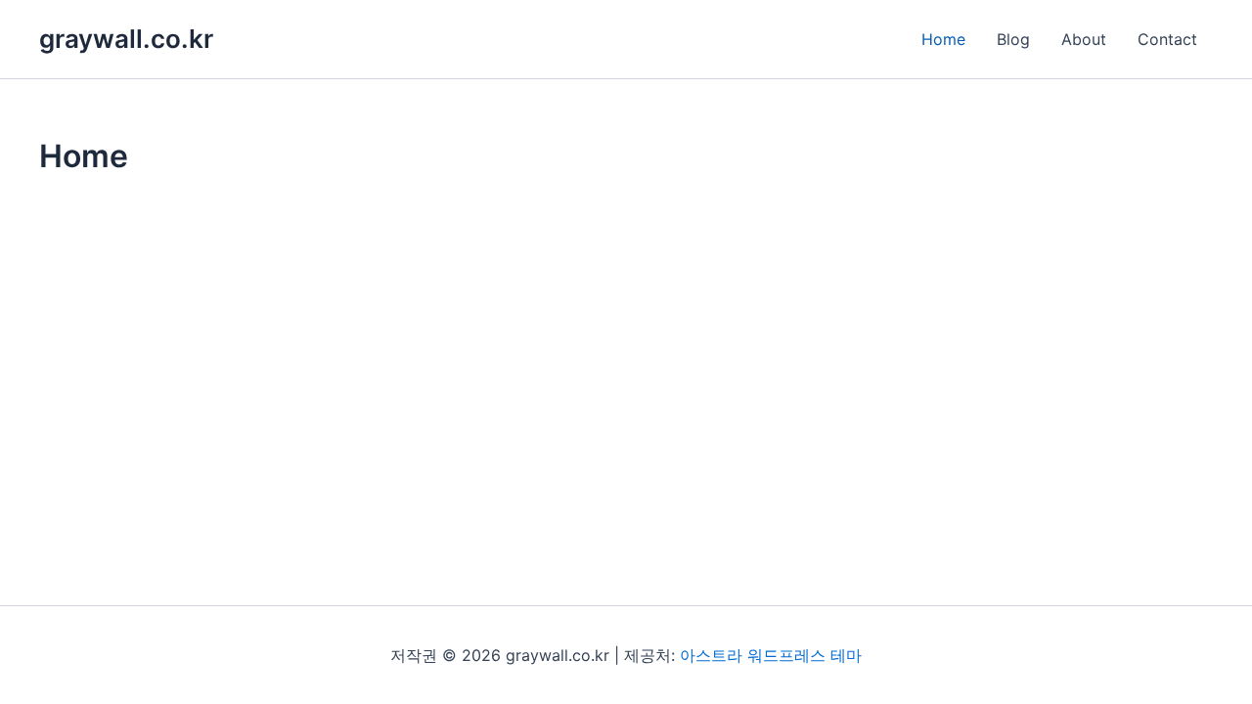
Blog (1013, 39)
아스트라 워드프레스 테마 (771, 655)
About (1083, 39)
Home (943, 39)
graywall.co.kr (126, 38)
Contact (1167, 39)
